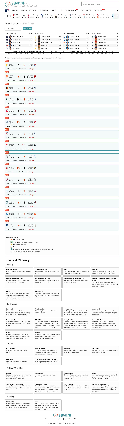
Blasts (8, 332)
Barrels (66, 269)
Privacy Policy (58, 419)
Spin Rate (95, 348)
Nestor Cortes (102, 42)
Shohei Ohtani (102, 48)
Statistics (88, 10)
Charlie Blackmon (46, 42)
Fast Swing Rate (40, 309)
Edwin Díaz (73, 42)
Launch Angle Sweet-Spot (14, 278)
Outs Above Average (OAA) (14, 384)
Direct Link (8, 69)
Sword (15, 247)
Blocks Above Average (99, 384)
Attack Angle (96, 309)
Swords (37, 332)
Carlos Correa (45, 45)
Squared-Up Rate (97, 320)
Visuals (61, 10)
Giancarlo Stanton (18, 36)
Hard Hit (15, 240)
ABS (82, 10)
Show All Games (27, 28)
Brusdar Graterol (74, 36)
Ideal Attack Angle (12, 320)
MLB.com (76, 419)
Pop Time (9, 373)
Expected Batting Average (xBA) (74, 278)
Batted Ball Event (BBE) (42, 278)
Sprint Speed (10, 402)
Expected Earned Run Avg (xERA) (45, 359)
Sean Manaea (102, 36)
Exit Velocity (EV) (11, 269)
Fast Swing (16, 244)
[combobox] (100, 4)
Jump (94, 373)
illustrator (15, 10)
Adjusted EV (39, 291)
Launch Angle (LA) (41, 269)
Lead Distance (68, 373)
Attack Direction (40, 320)
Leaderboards (99, 10)
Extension (9, 359)
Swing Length (68, 309)
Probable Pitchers (44, 10)
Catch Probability (69, 384)
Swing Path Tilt (68, 320)
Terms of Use (49, 419)
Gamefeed (24, 10)
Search (54, 10)
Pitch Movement (40, 348)
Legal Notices (68, 419)
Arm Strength (39, 373)
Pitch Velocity (10, 348)
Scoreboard (32, 10)
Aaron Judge (16, 39)
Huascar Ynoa (102, 39)
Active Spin (67, 348)
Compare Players (71, 10)
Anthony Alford (45, 36)
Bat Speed (9, 309)
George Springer (17, 45)
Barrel (16, 242)
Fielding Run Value (41, 384)
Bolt (36, 402)
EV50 (8, 291)
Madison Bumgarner (104, 45)
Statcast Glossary (17, 260)
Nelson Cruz (16, 48)
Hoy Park (44, 48)
